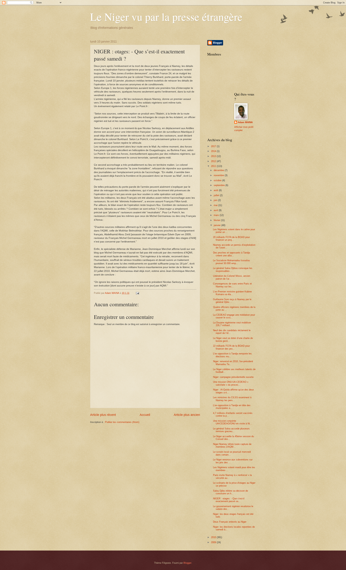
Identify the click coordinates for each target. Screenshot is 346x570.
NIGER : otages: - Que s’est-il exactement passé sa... (228, 500)
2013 (214, 156)
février (217, 220)
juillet (217, 195)
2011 (214, 166)
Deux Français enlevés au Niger (229, 521)
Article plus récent (103, 415)
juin (216, 200)
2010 (214, 537)
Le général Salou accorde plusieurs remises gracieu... (231, 430)
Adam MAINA (245, 122)
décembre (219, 170)
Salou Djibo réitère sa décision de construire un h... (230, 492)
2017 (214, 146)
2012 (214, 161)
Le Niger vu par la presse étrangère (166, 16)
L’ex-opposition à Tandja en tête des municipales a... (231, 406)
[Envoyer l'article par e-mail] (137, 293)
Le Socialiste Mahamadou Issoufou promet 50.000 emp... (231, 261)
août (216, 190)
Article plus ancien (187, 415)
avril (216, 210)
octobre (218, 180)
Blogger (187, 563)
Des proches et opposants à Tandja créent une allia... (231, 254)
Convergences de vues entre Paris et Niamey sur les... (232, 285)
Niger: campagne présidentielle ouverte (233, 377)
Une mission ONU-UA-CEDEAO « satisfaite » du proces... (230, 383)
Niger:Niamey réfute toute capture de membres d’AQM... (232, 445)
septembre (219, 185)
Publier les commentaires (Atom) (122, 422)
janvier (217, 225)
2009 (214, 542)
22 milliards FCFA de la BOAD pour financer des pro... (231, 347)
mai (216, 205)
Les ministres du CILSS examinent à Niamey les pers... (232, 398)
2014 (214, 151)
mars (217, 215)
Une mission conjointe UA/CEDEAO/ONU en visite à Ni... (232, 422)
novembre (219, 175)
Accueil (145, 415)
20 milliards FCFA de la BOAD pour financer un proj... (231, 238)
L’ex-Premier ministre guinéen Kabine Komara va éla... (232, 293)
